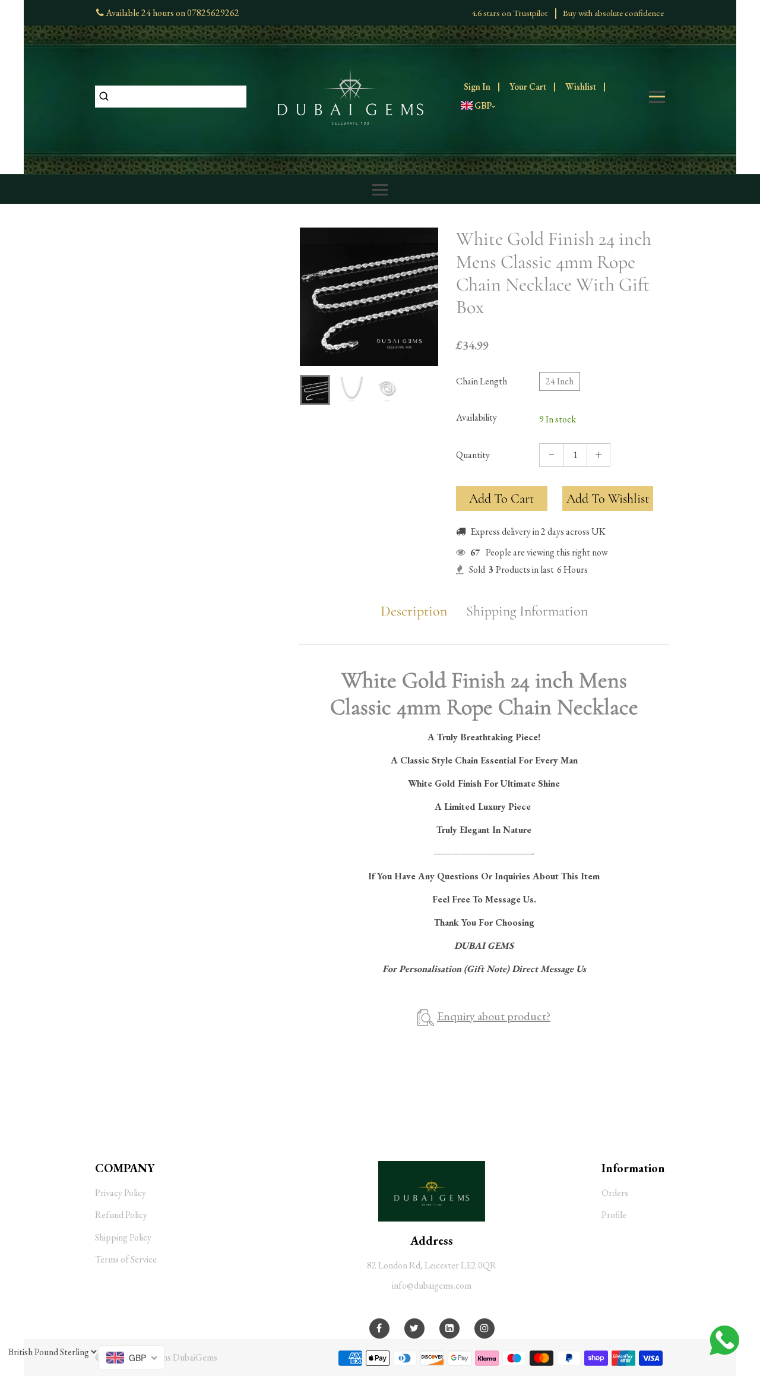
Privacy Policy (120, 1192)
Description (414, 611)
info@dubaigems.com (431, 1285)
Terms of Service (126, 1259)
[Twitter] (414, 1328)
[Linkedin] (449, 1328)
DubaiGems (195, 1357)
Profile (613, 1214)
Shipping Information (527, 611)
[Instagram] (484, 1328)
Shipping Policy (123, 1237)
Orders (614, 1192)
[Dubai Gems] (350, 95)
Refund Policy (121, 1214)
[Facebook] (379, 1328)
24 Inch (560, 381)
